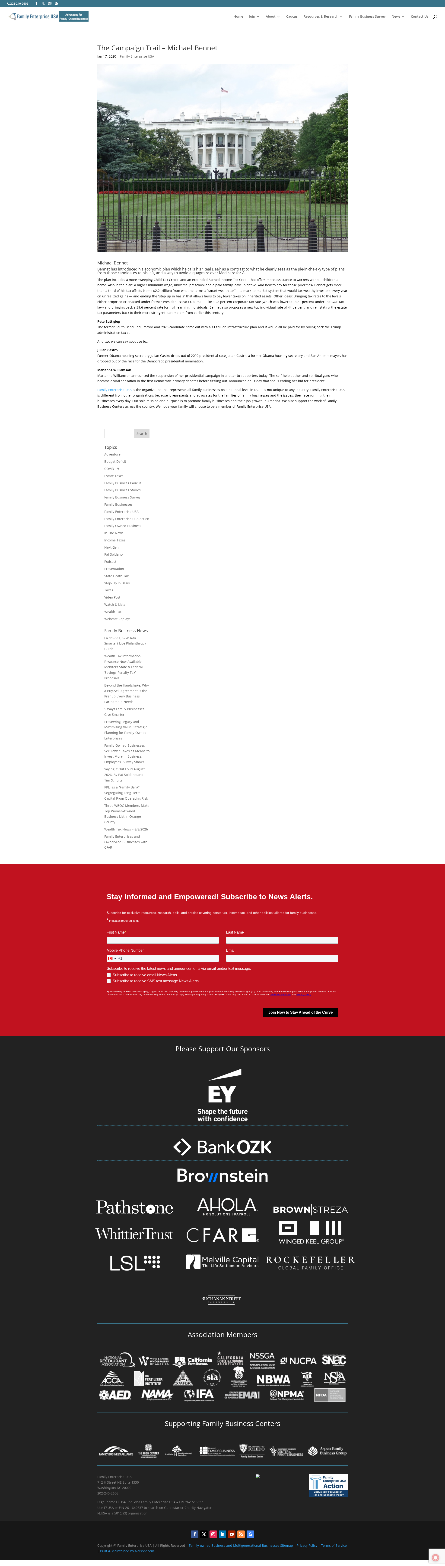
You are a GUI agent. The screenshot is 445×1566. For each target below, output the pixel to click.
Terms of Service (334, 1545)
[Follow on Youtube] (231, 1534)
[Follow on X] (204, 1534)
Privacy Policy (307, 1545)
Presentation (114, 568)
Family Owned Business (122, 526)
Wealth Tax (112, 611)
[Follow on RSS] (241, 1534)
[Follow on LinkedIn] (222, 1534)
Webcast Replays (117, 619)
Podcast (110, 561)
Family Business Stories (122, 490)
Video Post (112, 597)
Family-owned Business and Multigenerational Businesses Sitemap (241, 1545)
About (271, 17)
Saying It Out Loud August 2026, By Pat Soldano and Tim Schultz (124, 774)
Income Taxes (114, 540)
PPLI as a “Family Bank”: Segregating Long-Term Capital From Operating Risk (126, 793)
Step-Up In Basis (117, 583)
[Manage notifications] (435, 1557)
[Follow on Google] (250, 1534)
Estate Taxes (114, 476)
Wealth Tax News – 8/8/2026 (126, 829)
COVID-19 (111, 468)
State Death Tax (116, 576)
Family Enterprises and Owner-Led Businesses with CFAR (125, 842)
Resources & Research (321, 17)
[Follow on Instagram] (213, 1534)
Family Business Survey (367, 17)
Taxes (108, 590)
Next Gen (111, 547)
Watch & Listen (115, 604)
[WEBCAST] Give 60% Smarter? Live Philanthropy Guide (125, 643)
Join (252, 17)
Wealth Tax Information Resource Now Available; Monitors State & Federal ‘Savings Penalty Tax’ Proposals (123, 667)
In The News (114, 533)
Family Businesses (118, 504)
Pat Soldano (113, 554)
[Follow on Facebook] (194, 1534)
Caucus (292, 17)
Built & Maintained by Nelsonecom (127, 1551)
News (396, 17)
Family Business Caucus (122, 483)
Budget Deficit (115, 461)
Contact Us (419, 17)
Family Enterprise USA (137, 56)
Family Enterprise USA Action (126, 519)
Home (238, 17)
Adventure (112, 454)
